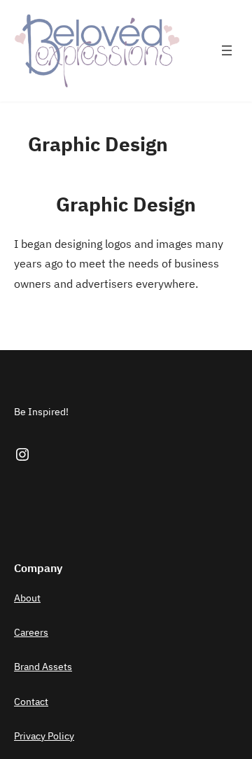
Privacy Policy (44, 736)
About (27, 598)
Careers (31, 632)
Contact (31, 701)
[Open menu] (227, 50)
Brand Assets (43, 666)
